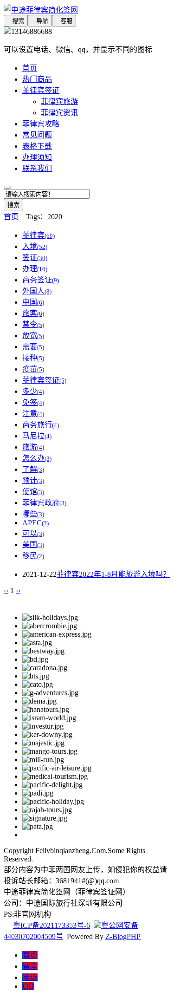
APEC (35, 523)
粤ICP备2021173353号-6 (51, 925)
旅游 (33, 447)
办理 (34, 269)
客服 (64, 21)
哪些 (33, 514)
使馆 (33, 492)
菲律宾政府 (44, 503)
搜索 (15, 21)
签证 (34, 257)
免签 (33, 402)
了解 (33, 469)
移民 (33, 556)
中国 (33, 302)
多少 (33, 391)
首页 (29, 68)
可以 (33, 533)
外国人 (37, 291)
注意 (33, 413)
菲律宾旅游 (59, 101)
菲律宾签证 (40, 90)
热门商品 (37, 79)
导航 (40, 21)
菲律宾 (38, 235)
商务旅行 (40, 425)
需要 (33, 347)
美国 (33, 544)
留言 (30, 966)
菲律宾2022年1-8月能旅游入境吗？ (113, 574)
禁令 (33, 324)
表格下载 (37, 146)
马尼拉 (37, 436)
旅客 (33, 313)
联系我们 (37, 168)
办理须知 (37, 157)
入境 (34, 246)
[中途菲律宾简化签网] (87, 9)
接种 (33, 358)
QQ (28, 986)
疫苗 (33, 369)
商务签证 (40, 280)
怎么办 (37, 458)
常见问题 (37, 135)
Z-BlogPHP (123, 936)
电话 (30, 977)
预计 (33, 480)
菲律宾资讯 (59, 113)
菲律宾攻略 (40, 124)
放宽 (33, 335)
